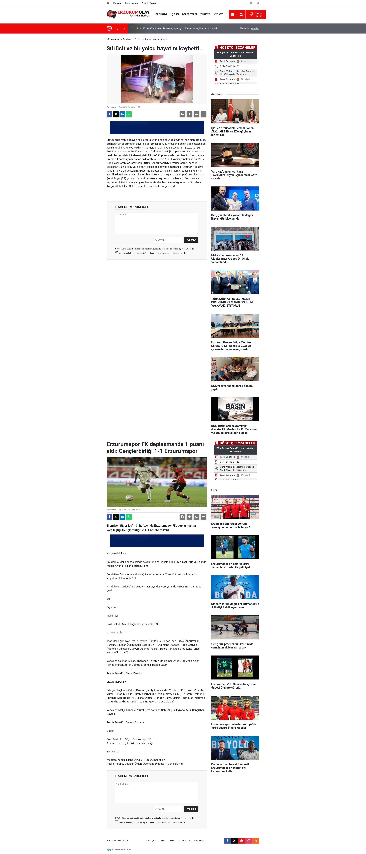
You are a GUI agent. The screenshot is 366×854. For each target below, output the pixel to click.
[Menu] (232, 14)
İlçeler (174, 14)
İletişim (171, 841)
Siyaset (218, 14)
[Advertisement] (93, 76)
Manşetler (117, 3)
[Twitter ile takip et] (234, 841)
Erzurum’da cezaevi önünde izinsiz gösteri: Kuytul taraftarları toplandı (177, 28)
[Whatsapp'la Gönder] (129, 114)
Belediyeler (190, 14)
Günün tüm (249, 28)
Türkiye (205, 14)
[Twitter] (116, 114)
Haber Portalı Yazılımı (121, 850)
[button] (189, 114)
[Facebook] (109, 114)
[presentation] (117, 28)
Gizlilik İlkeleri (184, 841)
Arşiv (144, 3)
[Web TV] (250, 2)
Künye (161, 841)
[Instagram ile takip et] (248, 841)
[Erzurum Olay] (128, 14)
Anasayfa (114, 39)
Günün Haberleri (131, 3)
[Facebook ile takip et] (227, 841)
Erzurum (161, 14)
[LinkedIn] (122, 114)
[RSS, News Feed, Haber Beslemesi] (255, 841)
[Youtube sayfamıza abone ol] (241, 841)
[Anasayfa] (108, 3)
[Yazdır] (182, 114)
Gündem (127, 39)
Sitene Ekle (154, 3)
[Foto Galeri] (257, 2)
